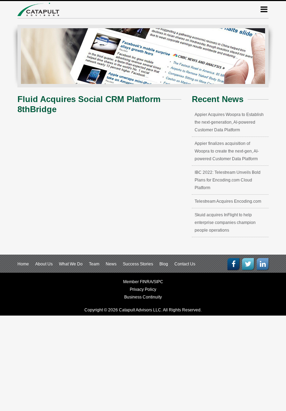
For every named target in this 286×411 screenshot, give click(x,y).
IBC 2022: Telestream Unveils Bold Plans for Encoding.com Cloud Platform (228, 180)
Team (94, 264)
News (111, 264)
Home (23, 264)
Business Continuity (143, 297)
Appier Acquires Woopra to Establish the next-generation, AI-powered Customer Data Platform (229, 122)
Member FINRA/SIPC (143, 282)
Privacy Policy (143, 289)
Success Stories (138, 264)
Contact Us (184, 264)
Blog (163, 264)
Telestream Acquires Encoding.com (228, 201)
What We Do (71, 264)
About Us (44, 264)
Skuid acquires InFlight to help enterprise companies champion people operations (225, 222)
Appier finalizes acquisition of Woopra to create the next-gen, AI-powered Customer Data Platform (227, 151)
